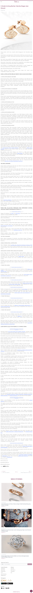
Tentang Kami (12, 571)
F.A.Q (2, 572)
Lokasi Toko (12, 568)
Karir (11, 572)
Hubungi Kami (3, 568)
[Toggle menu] (1, 1)
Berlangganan (30, 564)
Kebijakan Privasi (3, 575)
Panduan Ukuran (3, 571)
